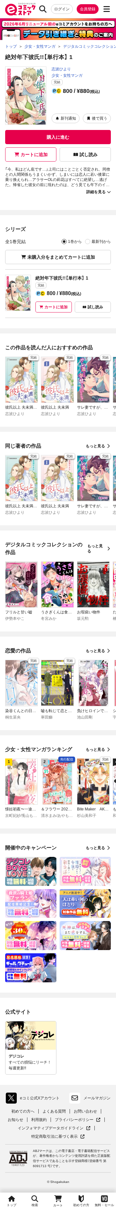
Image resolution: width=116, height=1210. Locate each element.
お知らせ (15, 1119)
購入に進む (58, 137)
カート (58, 1205)
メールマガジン (97, 1098)
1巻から (75, 241)
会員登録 (87, 9)
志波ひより (61, 69)
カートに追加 (34, 154)
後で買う (99, 118)
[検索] (43, 9)
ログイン (62, 9)
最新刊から (101, 241)
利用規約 (39, 1119)
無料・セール (104, 1205)
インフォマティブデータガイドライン (50, 1128)
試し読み (89, 154)
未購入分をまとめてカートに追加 (61, 257)
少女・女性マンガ (67, 75)
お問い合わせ (85, 1111)
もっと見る (95, 446)
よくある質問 (54, 1111)
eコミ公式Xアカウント (34, 1099)
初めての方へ (22, 1111)
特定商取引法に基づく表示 (58, 1136)
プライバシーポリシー (78, 1119)
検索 (35, 1205)
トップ (11, 1205)
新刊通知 (68, 118)
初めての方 (81, 1205)
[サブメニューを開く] (106, 9)
